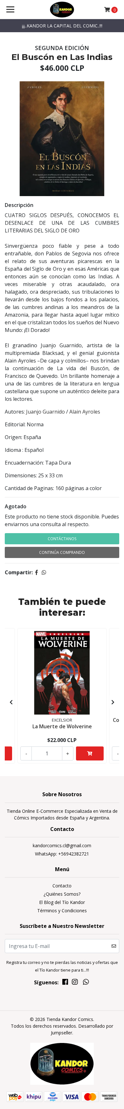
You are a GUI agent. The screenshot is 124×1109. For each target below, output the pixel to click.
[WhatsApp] (85, 983)
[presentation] (11, 702)
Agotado (15, 506)
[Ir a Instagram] (75, 983)
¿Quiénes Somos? (62, 894)
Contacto (62, 886)
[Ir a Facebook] (65, 983)
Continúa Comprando (62, 552)
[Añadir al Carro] (90, 753)
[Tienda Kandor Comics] (62, 9)
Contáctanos (62, 538)
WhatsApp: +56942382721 (62, 854)
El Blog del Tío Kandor (62, 902)
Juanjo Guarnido (45, 411)
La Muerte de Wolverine (62, 726)
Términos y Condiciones (62, 910)
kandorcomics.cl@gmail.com (62, 845)
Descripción (19, 205)
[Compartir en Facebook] (36, 572)
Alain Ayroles (84, 411)
